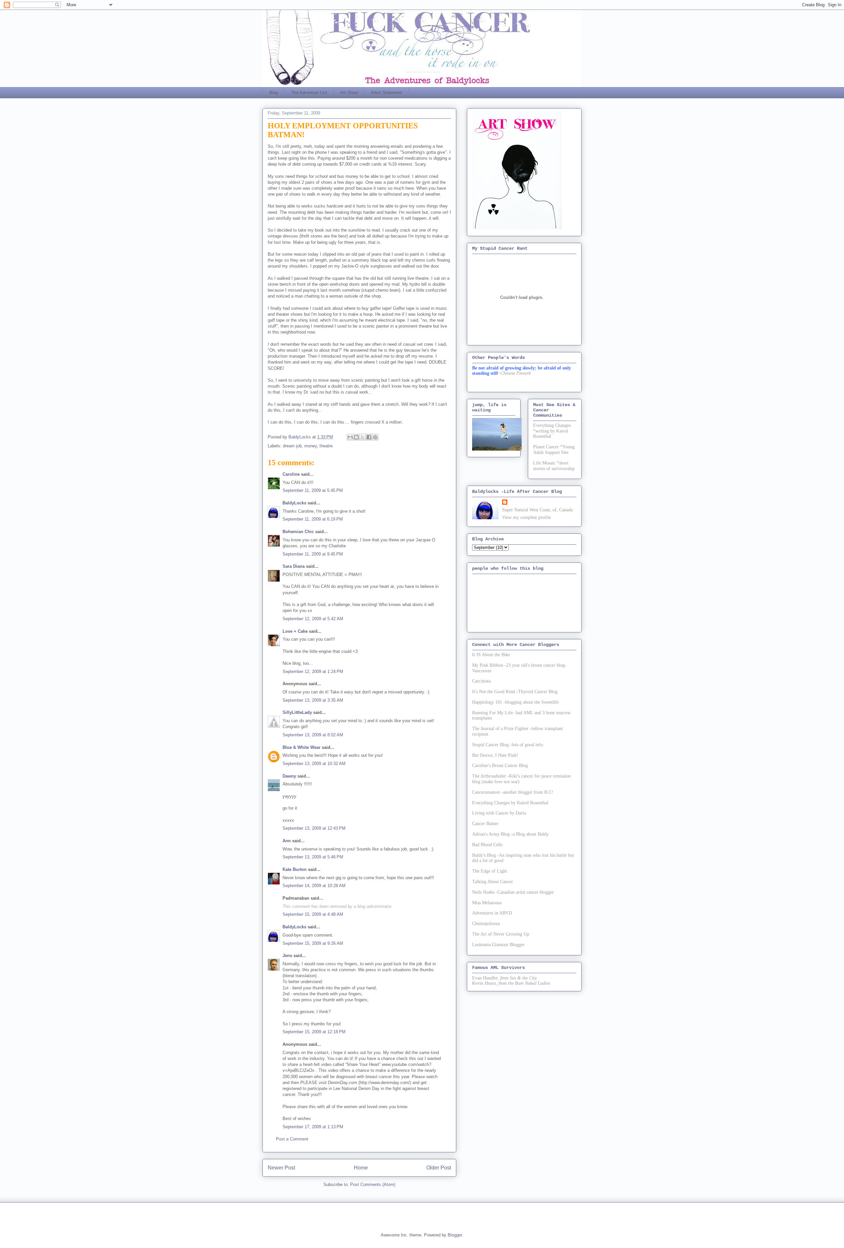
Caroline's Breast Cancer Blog (500, 765)
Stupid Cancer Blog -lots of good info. (508, 744)
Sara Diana (294, 566)
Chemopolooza (486, 923)
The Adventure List (309, 92)
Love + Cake (295, 631)
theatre (326, 445)
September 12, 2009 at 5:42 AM (313, 618)
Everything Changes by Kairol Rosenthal (510, 802)
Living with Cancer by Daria (499, 813)
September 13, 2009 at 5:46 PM (313, 856)
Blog (273, 92)
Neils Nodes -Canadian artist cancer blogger (513, 892)
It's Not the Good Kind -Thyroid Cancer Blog (515, 691)
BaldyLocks (294, 502)
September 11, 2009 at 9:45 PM (313, 554)
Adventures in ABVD (492, 913)
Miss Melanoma (486, 902)
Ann (287, 840)
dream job (292, 445)
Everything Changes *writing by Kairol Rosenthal (552, 431)
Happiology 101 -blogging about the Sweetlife (515, 702)
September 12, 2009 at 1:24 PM (313, 671)
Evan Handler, (485, 978)
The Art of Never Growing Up (500, 934)
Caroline (291, 474)
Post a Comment (292, 1138)
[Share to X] (362, 437)
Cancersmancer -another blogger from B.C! (512, 792)
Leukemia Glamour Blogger (498, 944)
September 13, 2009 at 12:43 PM (314, 828)
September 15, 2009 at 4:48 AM (313, 914)
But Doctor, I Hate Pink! (495, 755)
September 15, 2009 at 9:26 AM (313, 943)
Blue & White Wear (301, 747)
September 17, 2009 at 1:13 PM (313, 1126)
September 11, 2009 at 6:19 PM (313, 519)
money (310, 445)
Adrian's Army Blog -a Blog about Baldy (510, 834)
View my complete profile (526, 517)
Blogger (455, 1234)
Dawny (289, 776)
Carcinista (481, 681)
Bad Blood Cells (487, 844)
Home (361, 1167)
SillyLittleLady (297, 712)
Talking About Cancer (492, 881)
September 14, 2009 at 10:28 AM (314, 885)
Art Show (349, 92)
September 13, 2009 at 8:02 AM (313, 734)
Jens (287, 955)
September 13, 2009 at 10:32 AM (314, 763)
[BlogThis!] (356, 437)
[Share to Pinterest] (375, 437)
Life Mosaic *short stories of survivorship (554, 466)
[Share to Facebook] (369, 437)
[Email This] (350, 437)
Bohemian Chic (298, 531)
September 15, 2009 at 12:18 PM (314, 1031)
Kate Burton (295, 869)
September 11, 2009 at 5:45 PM (313, 490)
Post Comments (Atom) (372, 1184)
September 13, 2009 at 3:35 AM (313, 700)
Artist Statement (386, 92)
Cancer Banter (485, 823)
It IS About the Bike (491, 654)
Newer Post (281, 1167)
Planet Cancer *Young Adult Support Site (554, 449)
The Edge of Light (489, 871)
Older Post (438, 1167)
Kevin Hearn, (484, 983)
